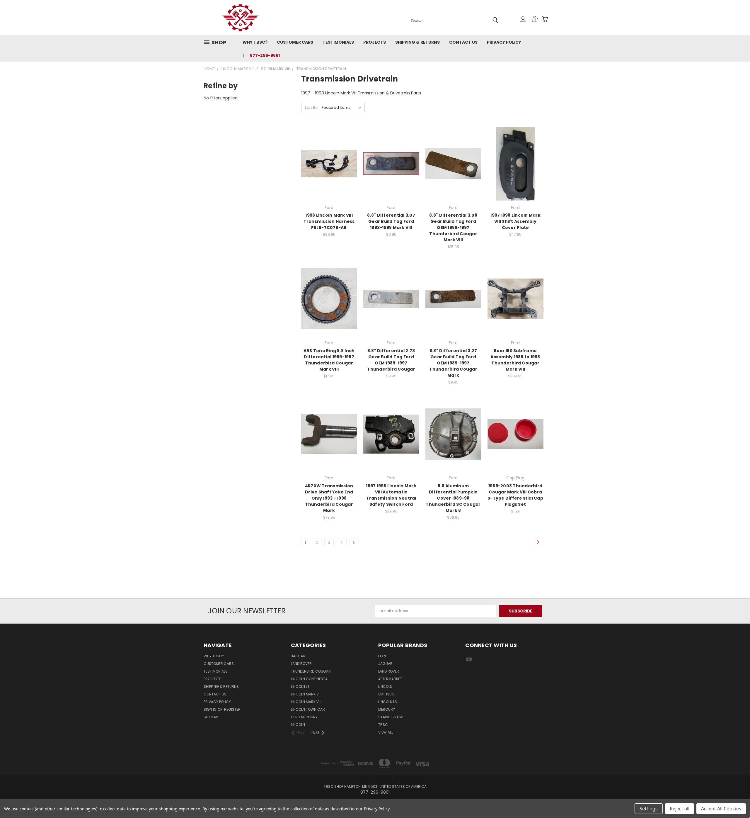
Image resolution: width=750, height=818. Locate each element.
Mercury (386, 709)
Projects (374, 42)
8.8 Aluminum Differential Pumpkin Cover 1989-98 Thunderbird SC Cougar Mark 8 (453, 498)
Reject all (679, 808)
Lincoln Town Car (308, 709)
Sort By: (311, 107)
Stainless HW (390, 717)
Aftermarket (390, 678)
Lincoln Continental (310, 678)
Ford (382, 656)
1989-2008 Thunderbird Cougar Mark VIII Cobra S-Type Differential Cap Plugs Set (515, 495)
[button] (375, 587)
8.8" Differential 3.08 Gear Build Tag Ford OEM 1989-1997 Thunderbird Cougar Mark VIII (453, 227)
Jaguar (298, 656)
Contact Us (463, 42)
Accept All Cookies (721, 808)
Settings (649, 808)
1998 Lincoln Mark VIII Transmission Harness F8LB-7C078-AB (329, 221)
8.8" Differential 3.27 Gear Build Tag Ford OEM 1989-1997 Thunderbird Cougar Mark (453, 363)
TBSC (383, 724)
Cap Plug (386, 694)
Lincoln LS (300, 686)
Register (232, 709)
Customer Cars (295, 42)
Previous (734, 799)
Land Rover (301, 663)
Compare (327, 162)
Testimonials (338, 42)
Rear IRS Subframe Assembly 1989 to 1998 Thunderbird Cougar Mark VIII (515, 360)
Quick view (329, 151)
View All (385, 732)
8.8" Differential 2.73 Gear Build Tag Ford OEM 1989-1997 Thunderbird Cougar (391, 360)
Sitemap (211, 717)
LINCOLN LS (387, 701)
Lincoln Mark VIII (306, 701)
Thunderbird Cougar (311, 671)
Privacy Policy (504, 42)
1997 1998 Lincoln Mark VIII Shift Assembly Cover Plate (515, 221)
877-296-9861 (265, 55)
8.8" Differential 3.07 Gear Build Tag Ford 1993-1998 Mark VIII (391, 221)
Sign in (210, 709)
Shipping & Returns (417, 42)
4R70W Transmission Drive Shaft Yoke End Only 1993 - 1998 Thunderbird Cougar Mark (329, 498)
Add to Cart (391, 173)
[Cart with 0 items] (545, 19)
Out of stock (329, 173)
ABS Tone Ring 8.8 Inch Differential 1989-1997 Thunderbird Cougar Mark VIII (329, 360)
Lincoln (298, 724)
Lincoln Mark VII (306, 694)
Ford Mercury (304, 717)
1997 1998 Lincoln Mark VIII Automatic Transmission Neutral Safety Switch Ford (391, 495)
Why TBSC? (255, 42)
